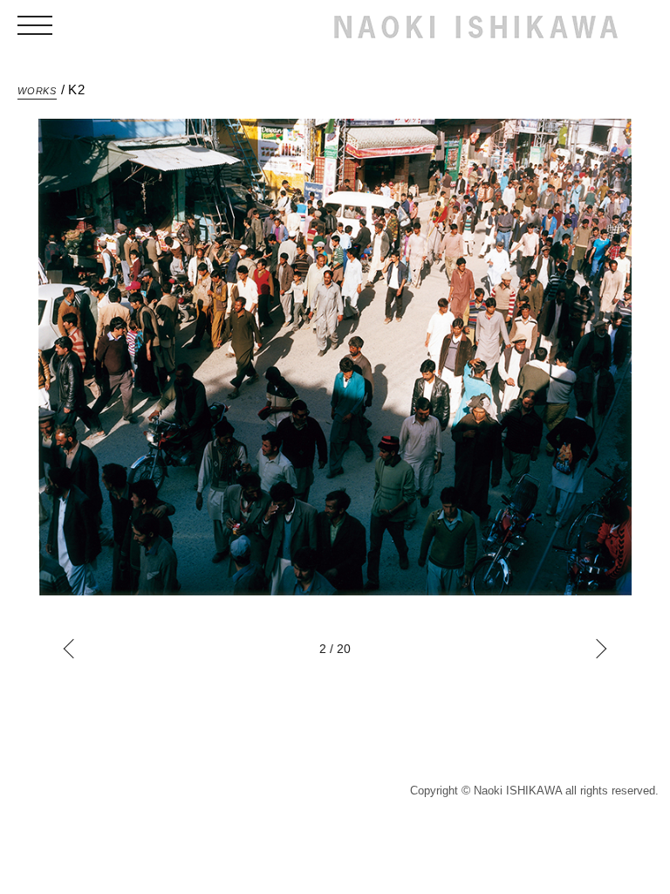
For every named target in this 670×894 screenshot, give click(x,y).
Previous (74, 649)
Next (597, 649)
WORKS (37, 91)
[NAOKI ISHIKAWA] (476, 27)
